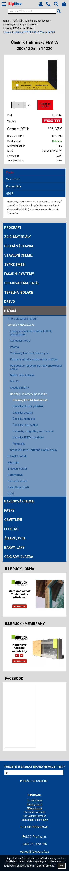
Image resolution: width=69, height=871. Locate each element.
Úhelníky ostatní (23, 412)
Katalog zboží (34, 804)
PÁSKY (9, 510)
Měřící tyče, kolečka (22, 375)
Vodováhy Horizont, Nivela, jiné (29, 353)
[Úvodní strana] (15, 4)
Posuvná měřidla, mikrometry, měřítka (34, 359)
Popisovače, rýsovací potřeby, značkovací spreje (36, 367)
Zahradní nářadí (17, 481)
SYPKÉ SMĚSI (14, 265)
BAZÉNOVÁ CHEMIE (19, 501)
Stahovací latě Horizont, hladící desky (33, 450)
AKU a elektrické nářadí (22, 318)
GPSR (10, 193)
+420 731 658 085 (34, 844)
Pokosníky (19, 443)
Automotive (15, 474)
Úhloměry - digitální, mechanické (33, 431)
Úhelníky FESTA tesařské (28, 437)
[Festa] (52, 122)
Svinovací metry (20, 340)
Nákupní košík (34, 808)
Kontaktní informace (34, 815)
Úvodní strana (34, 800)
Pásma (14, 347)
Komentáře (13, 186)
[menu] (3, 4)
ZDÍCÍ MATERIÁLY (17, 237)
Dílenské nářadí (17, 456)
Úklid (11, 493)
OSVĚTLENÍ (13, 520)
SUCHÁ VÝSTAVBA (18, 246)
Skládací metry (19, 387)
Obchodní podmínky (34, 812)
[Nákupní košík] (65, 4)
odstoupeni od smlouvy (35, 819)
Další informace (45, 865)
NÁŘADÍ (10, 311)
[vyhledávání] (58, 4)
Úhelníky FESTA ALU (25, 425)
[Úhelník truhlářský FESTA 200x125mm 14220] (34, 74)
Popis (10, 172)
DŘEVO (9, 302)
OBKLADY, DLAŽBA (18, 557)
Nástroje (13, 462)
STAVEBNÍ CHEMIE (18, 255)
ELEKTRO (11, 529)
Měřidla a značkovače (21, 325)
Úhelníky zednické (24, 418)
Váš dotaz (13, 179)
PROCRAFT (13, 228)
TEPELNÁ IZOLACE (18, 292)
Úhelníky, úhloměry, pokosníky (28, 394)
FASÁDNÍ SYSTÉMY (19, 274)
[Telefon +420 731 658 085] (50, 6)
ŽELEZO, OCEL (15, 538)
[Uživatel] (42, 4)
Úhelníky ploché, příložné (28, 406)
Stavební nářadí (17, 468)
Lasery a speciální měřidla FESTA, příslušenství (31, 332)
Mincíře (14, 381)
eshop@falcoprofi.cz (34, 851)
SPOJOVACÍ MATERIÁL (21, 283)
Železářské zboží (18, 487)
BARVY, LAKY (14, 547)
